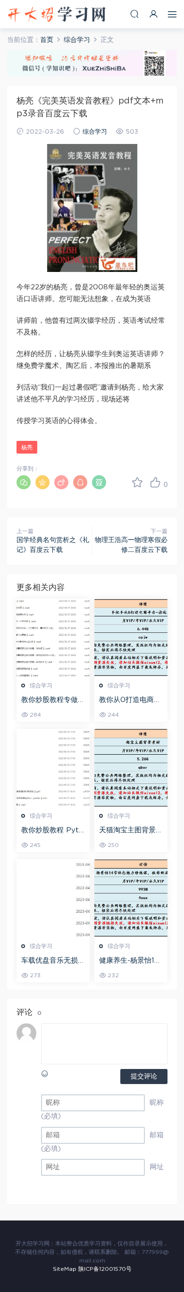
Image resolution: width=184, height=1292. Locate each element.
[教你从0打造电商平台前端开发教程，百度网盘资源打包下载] (130, 637)
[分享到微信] (24, 482)
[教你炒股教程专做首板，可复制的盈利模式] (53, 637)
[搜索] (134, 14)
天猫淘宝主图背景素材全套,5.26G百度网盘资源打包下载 (131, 831)
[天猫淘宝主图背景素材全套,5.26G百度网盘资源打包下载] (130, 768)
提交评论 (144, 1076)
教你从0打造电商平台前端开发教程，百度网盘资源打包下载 (131, 700)
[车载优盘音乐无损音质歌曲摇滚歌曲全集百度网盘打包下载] (53, 898)
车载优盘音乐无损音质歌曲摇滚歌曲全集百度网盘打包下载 (53, 961)
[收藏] (137, 482)
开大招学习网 (56, 14)
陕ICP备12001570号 (105, 1269)
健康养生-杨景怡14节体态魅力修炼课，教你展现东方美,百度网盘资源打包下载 (131, 961)
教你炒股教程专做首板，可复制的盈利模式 (53, 700)
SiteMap (64, 1269)
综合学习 (95, 132)
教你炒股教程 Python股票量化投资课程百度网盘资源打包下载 (53, 831)
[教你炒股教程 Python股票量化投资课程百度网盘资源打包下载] (53, 768)
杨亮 (27, 447)
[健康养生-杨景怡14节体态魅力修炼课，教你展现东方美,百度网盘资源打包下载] (130, 898)
